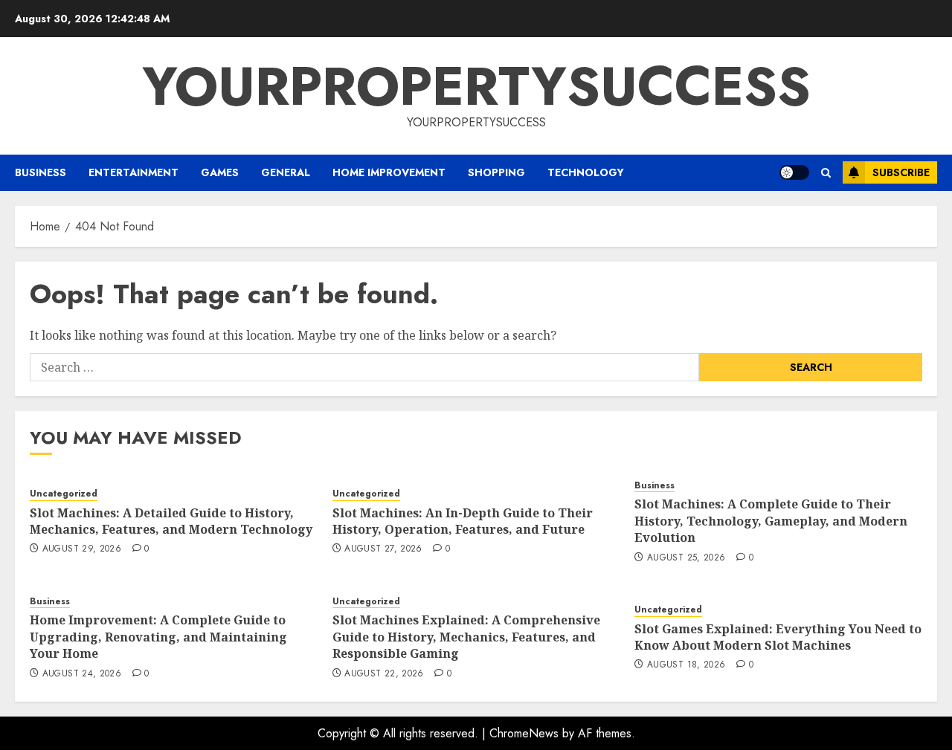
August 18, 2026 (686, 665)
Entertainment (133, 172)
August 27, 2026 (383, 549)
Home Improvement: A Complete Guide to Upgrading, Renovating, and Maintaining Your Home (158, 637)
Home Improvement (389, 172)
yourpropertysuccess (476, 86)
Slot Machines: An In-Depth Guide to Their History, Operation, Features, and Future (462, 521)
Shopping (496, 172)
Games (220, 172)
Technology (585, 172)
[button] (826, 172)
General (285, 172)
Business (40, 172)
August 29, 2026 (81, 549)
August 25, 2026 (686, 558)
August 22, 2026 (383, 674)
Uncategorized (63, 494)
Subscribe (901, 172)
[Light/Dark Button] (794, 172)
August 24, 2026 (81, 674)
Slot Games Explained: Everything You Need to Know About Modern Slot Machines (778, 637)
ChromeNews (524, 733)
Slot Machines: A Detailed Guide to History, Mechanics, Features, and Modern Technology (171, 521)
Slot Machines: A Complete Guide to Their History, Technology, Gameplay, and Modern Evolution (770, 521)
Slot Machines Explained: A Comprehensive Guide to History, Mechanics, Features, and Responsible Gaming (466, 637)
